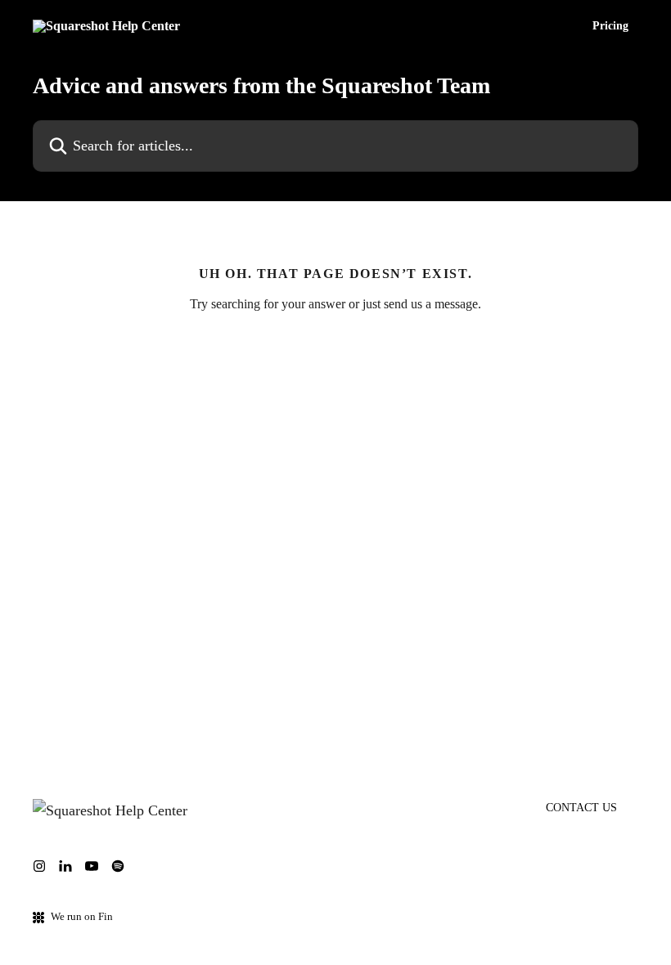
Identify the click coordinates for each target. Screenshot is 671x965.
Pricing (610, 26)
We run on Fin (82, 916)
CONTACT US (581, 807)
